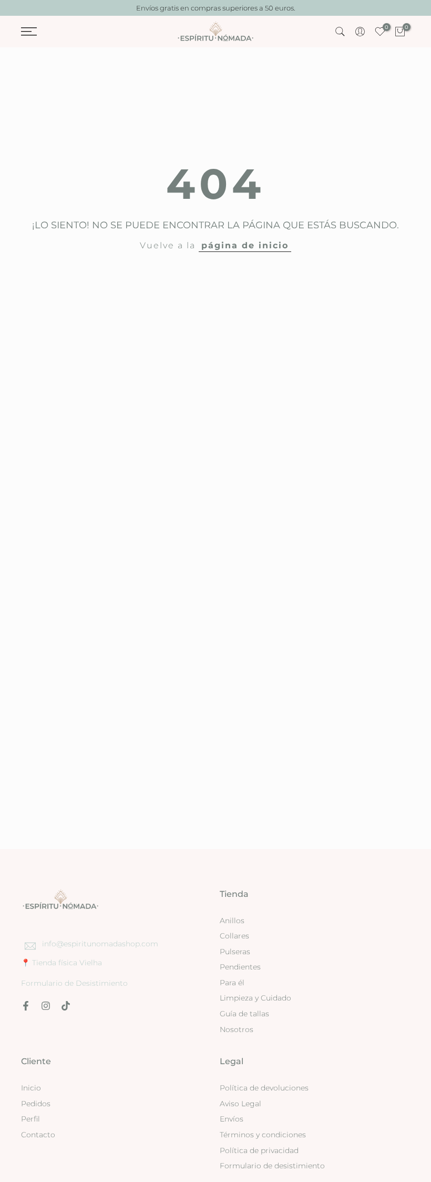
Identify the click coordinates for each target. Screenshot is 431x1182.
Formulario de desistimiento (272, 1165)
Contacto (38, 1134)
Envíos (231, 1119)
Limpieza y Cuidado (255, 998)
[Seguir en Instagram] (45, 1005)
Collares (234, 936)
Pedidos (35, 1103)
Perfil (30, 1119)
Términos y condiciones (263, 1134)
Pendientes (240, 967)
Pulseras (235, 951)
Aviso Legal (240, 1103)
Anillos (232, 920)
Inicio (31, 1088)
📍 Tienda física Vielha (61, 962)
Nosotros (236, 1029)
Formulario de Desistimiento (74, 983)
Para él (232, 982)
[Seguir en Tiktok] (65, 1005)
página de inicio (245, 245)
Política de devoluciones (264, 1088)
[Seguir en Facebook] (25, 1005)
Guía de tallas (244, 1013)
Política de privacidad (259, 1150)
